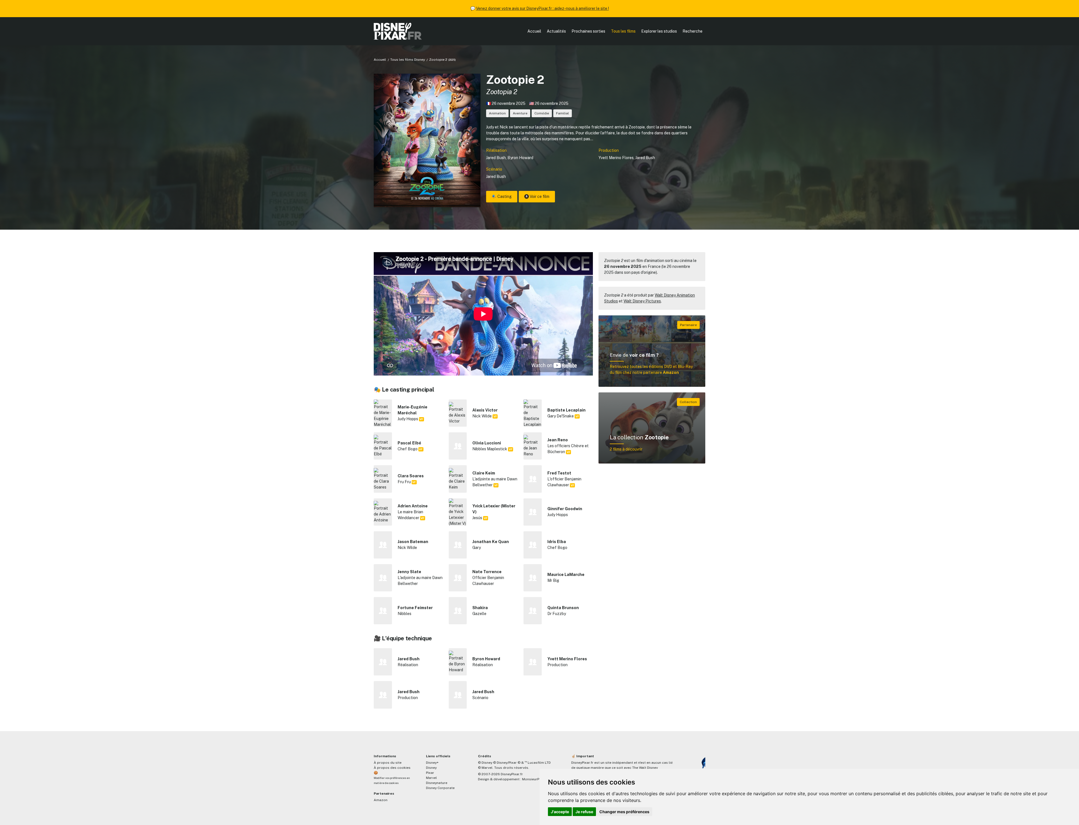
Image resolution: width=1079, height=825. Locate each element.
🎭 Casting (502, 196)
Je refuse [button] (584, 811)
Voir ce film (539, 196)
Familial (562, 113)
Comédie (541, 113)
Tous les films (623, 31)
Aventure (520, 113)
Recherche (692, 31)
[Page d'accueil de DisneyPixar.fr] (398, 31)
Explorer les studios (659, 31)
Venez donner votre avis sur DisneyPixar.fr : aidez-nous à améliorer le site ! (542, 8)
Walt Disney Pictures (642, 301)
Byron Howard (520, 157)
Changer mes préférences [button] (624, 811)
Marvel (431, 778)
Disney (431, 768)
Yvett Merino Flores (616, 157)
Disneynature (436, 783)
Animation (497, 113)
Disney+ (432, 763)
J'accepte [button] (560, 811)
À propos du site (388, 763)
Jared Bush (496, 157)
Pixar (430, 773)
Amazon (380, 800)
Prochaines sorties (588, 31)
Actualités (556, 31)
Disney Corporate (440, 788)
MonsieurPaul (533, 779)
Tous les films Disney (407, 60)
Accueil (534, 31)
